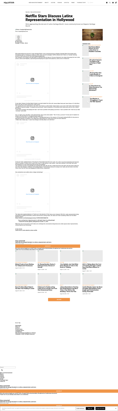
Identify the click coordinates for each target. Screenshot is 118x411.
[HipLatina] (8, 3)
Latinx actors (18, 230)
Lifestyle (84, 262)
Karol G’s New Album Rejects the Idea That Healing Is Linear (24, 287)
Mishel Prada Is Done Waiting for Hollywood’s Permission (24, 265)
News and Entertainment (36, 12)
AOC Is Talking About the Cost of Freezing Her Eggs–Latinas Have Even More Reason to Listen (91, 266)
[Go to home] (59, 313)
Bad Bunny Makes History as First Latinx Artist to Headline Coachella (95, 49)
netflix (35, 230)
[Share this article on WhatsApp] (17, 44)
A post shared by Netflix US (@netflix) (32, 100)
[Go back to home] (48, 339)
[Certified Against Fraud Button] (20, 335)
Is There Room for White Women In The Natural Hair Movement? (95, 88)
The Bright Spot (4, 380)
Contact (17, 328)
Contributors (18, 331)
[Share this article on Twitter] (23, 44)
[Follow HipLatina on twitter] (109, 2)
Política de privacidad (46, 248)
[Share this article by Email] (26, 44)
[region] (59, 408)
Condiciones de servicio (66, 248)
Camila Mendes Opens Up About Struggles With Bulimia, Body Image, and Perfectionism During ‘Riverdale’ (92, 289)
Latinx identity (26, 230)
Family (1, 379)
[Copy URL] (18, 48)
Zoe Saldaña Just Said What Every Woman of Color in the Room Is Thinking (69, 265)
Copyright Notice (19, 330)
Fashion (2, 376)
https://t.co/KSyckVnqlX (48, 220)
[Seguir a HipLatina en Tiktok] (116, 2)
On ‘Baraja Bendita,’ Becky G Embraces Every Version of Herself (46, 265)
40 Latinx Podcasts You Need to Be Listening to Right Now (96, 62)
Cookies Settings (80, 408)
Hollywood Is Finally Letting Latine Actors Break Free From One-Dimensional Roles (47, 288)
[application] (92, 35)
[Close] (115, 408)
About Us (17, 326)
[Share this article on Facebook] (20, 44)
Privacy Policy (18, 329)
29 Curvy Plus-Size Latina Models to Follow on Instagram (96, 74)
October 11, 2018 (43, 221)
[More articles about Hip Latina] (18, 35)
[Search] (88, 2)
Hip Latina (19, 42)
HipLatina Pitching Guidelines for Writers (25, 333)
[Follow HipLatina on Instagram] (113, 2)
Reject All (90, 408)
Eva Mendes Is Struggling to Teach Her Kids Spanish (96, 100)
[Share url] (16, 51)
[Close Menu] (1, 365)
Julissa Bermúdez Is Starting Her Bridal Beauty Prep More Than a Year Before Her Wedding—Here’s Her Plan (69, 289)
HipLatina (28, 12)
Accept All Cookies (100, 408)
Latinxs (32, 230)
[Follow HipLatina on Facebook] (106, 2)
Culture (62, 262)
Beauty (61, 285)
